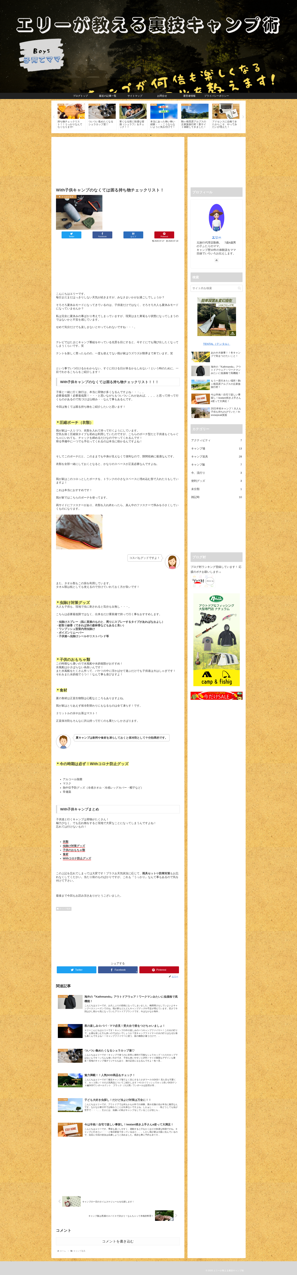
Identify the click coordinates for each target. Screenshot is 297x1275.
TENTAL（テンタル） (216, 343)
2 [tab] (150, 135)
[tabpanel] (71, 116)
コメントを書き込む (118, 1241)
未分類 (216, 489)
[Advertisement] (118, 161)
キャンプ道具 (65, 909)
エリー (216, 237)
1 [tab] (146, 135)
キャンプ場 (216, 448)
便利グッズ (216, 480)
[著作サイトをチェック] (216, 260)
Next (243, 117)
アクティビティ (216, 440)
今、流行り (216, 472)
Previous (53, 117)
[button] (239, 288)
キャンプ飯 (216, 464)
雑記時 (216, 497)
